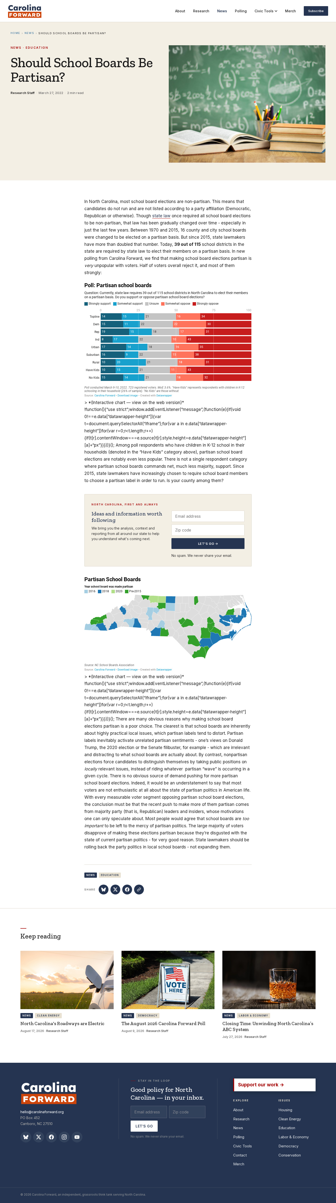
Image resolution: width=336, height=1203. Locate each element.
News (29, 33)
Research (241, 1119)
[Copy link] (139, 889)
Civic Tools (264, 11)
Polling (238, 1137)
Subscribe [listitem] (316, 11)
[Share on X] (115, 889)
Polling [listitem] (241, 11)
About (238, 1110)
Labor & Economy (293, 1137)
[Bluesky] (25, 1137)
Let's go (144, 1126)
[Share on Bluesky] (103, 889)
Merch (238, 1164)
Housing (285, 1110)
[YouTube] (77, 1137)
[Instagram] (64, 1137)
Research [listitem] (201, 11)
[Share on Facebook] (127, 889)
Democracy (288, 1146)
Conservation (289, 1155)
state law (161, 215)
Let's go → (208, 544)
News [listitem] (222, 11)
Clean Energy (289, 1119)
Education (286, 1127)
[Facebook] (51, 1137)
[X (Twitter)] (38, 1137)
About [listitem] (180, 11)
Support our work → (261, 1085)
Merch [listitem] (290, 11)
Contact (240, 1155)
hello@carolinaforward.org (42, 1112)
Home (15, 33)
